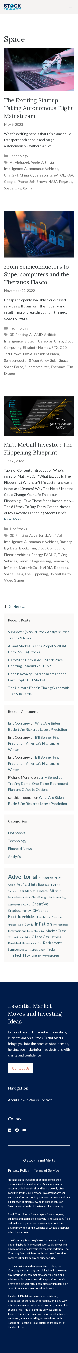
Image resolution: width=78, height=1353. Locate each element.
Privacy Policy (18, 1170)
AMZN (58, 877)
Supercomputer (37, 367)
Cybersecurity (41, 175)
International (17, 931)
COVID (26, 904)
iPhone (22, 181)
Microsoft (13, 937)
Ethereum (57, 917)
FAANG (50, 554)
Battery (66, 541)
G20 (63, 347)
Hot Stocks (18, 529)
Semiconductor (16, 360)
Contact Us (20, 1068)
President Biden (46, 354)
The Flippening (36, 574)
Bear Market (27, 891)
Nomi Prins (25, 937)
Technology (19, 156)
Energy (37, 554)
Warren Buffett (50, 955)
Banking (55, 885)
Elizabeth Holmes (36, 347)
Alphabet (22, 162)
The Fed (14, 955)
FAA (69, 175)
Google (9, 181)
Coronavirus (15, 904)
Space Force (13, 367)
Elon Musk (43, 917)
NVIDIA (46, 567)
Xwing (27, 188)
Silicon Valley (39, 360)
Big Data (11, 548)
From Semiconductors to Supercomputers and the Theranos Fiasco (36, 274)
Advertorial (38, 535)
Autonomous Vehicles (41, 168)
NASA (53, 181)
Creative (40, 903)
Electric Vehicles (17, 554)
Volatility (36, 955)
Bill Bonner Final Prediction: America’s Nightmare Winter (34, 743)
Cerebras (45, 341)
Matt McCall (28, 567)
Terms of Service (46, 1170)
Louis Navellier (35, 931)
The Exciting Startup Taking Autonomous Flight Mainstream (38, 108)
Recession (36, 943)
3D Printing (19, 334)
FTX (54, 347)
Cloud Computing (51, 548)
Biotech (30, 341)
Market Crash (56, 931)
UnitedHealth (60, 574)
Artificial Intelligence (33, 884)
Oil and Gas (40, 937)
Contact (45, 1100)
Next (19, 606)
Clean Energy (38, 897)
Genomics (60, 561)
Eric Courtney (19, 723)
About (12, 1100)
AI (11, 162)
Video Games (14, 580)
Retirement (52, 943)
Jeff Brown (38, 181)
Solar (54, 360)
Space (8, 188)
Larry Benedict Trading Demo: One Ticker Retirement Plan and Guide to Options (38, 783)
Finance (12, 924)
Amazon (48, 877)
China (24, 175)
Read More (13, 519)
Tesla (19, 574)
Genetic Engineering (35, 561)
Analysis (14, 856)
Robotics (61, 567)
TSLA (26, 955)
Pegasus (65, 181)
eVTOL (59, 175)
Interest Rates (60, 924)
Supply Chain (37, 949)
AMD (38, 334)
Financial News (20, 848)
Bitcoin (55, 890)
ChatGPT (11, 175)
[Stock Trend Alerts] (12, 7)
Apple (35, 162)
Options (55, 937)
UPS (18, 188)
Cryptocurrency (19, 911)
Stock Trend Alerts (41, 1160)
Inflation (10, 567)
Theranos (58, 367)
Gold (20, 924)
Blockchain (27, 548)
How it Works (28, 1100)
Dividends (40, 910)
